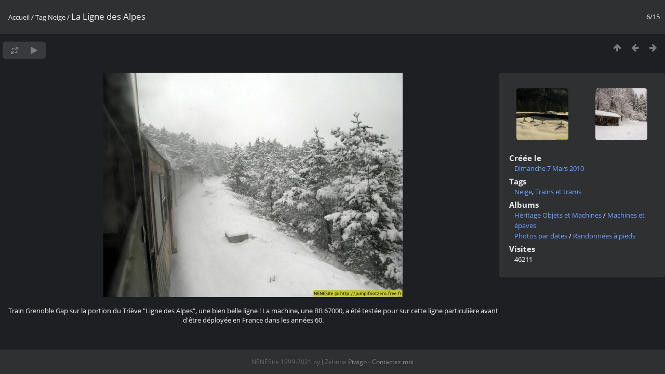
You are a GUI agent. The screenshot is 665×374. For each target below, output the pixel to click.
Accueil (19, 17)
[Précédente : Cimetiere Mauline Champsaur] (635, 48)
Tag (40, 17)
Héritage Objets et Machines (558, 215)
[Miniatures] (617, 48)
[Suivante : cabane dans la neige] (653, 48)
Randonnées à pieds (604, 236)
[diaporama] (34, 50)
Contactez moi (393, 361)
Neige (56, 17)
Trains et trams (558, 191)
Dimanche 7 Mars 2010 (549, 168)
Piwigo (357, 361)
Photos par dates (540, 236)
